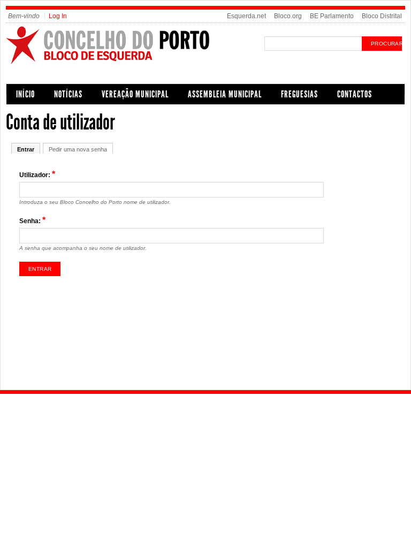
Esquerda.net (246, 16)
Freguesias (299, 94)
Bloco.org (288, 16)
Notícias (68, 94)
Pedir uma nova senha (78, 149)
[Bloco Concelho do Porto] (132, 62)
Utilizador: (37, 174)
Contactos (354, 94)
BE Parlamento (332, 16)
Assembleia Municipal (225, 94)
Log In (58, 16)
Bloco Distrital (382, 16)
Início (25, 94)
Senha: (32, 220)
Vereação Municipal (135, 94)
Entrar (25, 149)
